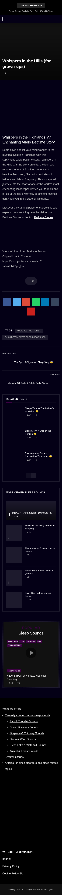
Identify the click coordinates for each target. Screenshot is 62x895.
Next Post (55, 374)
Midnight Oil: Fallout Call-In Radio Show (28, 383)
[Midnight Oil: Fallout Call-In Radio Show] (55, 383)
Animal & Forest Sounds (24, 751)
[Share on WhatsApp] (36, 302)
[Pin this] (31, 311)
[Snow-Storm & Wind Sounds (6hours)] (14, 578)
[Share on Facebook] (7, 302)
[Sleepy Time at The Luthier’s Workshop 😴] (14, 415)
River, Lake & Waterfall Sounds (28, 745)
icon (31, 653)
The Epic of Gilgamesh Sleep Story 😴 (33, 362)
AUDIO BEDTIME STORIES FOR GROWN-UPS (25, 337)
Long (22, 641)
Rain (39, 641)
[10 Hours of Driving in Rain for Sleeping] (14, 533)
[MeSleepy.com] (31, 19)
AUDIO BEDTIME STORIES (29, 331)
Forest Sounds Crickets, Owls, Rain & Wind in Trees (31, 11)
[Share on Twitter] (17, 302)
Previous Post (9, 353)
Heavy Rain (13, 641)
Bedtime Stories (43, 217)
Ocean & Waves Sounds (24, 727)
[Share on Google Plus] (26, 302)
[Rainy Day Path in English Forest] (14, 600)
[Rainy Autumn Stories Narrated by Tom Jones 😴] (14, 460)
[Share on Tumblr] (55, 302)
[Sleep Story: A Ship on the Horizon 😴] (14, 438)
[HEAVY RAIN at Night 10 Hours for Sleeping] (31, 510)
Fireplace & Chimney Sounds (27, 733)
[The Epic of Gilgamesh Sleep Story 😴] (7, 362)
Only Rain (31, 641)
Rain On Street (14, 645)
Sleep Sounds (13, 671)
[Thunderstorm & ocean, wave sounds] (14, 555)
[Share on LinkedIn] (45, 302)
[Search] (58, 19)
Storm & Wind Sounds (23, 739)
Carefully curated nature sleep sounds (27, 715)
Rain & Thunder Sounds (24, 721)
